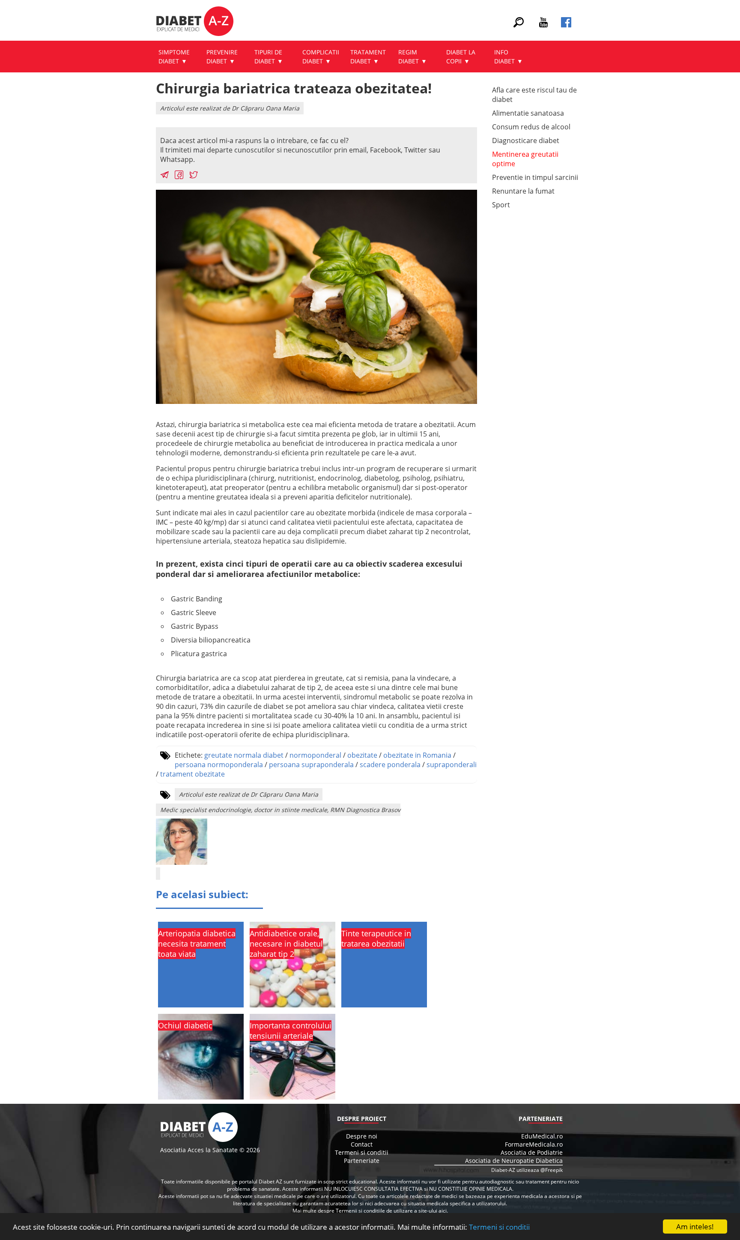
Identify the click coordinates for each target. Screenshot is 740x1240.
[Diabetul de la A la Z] (194, 22)
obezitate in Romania (417, 755)
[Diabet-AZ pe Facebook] (566, 25)
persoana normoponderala (219, 764)
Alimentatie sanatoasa (528, 113)
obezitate (362, 755)
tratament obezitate (192, 774)
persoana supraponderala (311, 764)
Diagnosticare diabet (525, 140)
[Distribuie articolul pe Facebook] (179, 175)
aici (443, 1210)
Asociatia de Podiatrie (532, 1152)
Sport (501, 204)
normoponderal (315, 755)
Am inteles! (695, 1226)
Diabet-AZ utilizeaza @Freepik (527, 1170)
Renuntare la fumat (523, 191)
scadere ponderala (390, 764)
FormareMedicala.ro (534, 1144)
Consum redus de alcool (531, 126)
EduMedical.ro (542, 1136)
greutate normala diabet (243, 755)
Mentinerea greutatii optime (525, 158)
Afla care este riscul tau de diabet (534, 94)
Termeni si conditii (499, 1227)
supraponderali (452, 764)
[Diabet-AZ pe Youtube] (543, 25)
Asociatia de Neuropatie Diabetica (514, 1160)
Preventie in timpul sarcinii (535, 177)
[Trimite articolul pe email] (164, 175)
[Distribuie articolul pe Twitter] (193, 175)
